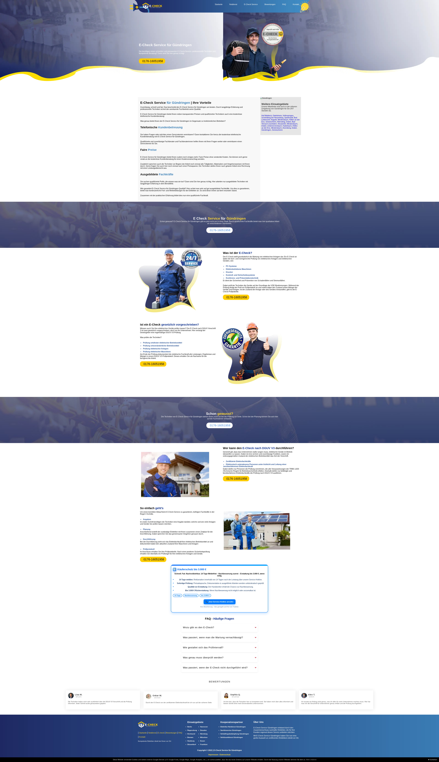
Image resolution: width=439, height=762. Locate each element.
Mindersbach (283, 120)
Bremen (190, 737)
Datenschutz (225, 755)
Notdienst (233, 4)
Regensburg (192, 730)
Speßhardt (288, 118)
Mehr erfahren (311, 760)
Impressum (213, 755)
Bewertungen (270, 4)
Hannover (204, 727)
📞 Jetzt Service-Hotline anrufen (219, 602)
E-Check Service (251, 4)
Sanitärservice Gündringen (230, 730)
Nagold (274, 120)
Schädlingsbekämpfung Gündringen (234, 734)
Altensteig (281, 122)
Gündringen (266, 130)
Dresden (203, 730)
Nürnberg (203, 734)
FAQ (284, 4)
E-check (161, 733)
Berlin (189, 727)
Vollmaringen (288, 116)
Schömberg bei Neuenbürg (272, 118)
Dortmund (191, 734)
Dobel (288, 122)
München (203, 737)
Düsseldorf (191, 744)
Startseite (218, 4)
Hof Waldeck (266, 116)
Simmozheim (271, 122)
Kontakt (296, 4)
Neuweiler (282, 124)
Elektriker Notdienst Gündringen (233, 727)
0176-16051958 (152, 61)
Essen (202, 741)
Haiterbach (287, 126)
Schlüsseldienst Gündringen (231, 737)
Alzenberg (286, 128)
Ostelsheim (277, 116)
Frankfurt (203, 744)
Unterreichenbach (274, 126)
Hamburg (190, 741)
